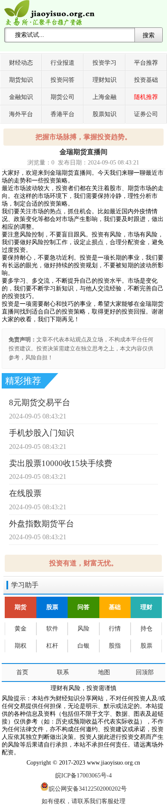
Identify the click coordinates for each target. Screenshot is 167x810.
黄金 (21, 628)
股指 (115, 646)
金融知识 (21, 97)
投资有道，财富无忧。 (83, 563)
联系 (63, 672)
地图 (104, 672)
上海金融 (104, 97)
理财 (146, 607)
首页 (22, 672)
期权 (21, 646)
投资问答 (63, 80)
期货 (21, 607)
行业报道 (63, 63)
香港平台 (63, 114)
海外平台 (21, 114)
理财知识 (104, 80)
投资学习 (104, 63)
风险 (83, 628)
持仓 (146, 628)
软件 (52, 628)
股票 (52, 607)
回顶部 (145, 672)
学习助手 (25, 585)
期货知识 (21, 80)
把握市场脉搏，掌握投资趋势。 (83, 136)
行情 (115, 628)
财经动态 (21, 63)
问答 (83, 607)
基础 (115, 607)
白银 (83, 646)
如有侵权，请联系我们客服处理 (83, 801)
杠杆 (52, 646)
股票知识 (104, 114)
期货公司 (63, 97)
